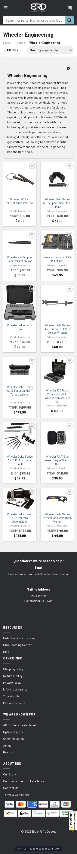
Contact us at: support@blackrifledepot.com (38, 574)
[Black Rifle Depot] (38, 7)
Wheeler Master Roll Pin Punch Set (57, 259)
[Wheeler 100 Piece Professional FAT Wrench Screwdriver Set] (57, 371)
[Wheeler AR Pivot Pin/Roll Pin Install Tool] (19, 178)
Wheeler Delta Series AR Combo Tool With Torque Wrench (57, 328)
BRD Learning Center (17, 645)
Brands (20, 43)
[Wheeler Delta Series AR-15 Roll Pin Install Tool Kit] (19, 437)
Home (7, 43)
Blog (6, 651)
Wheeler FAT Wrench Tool (20, 327)
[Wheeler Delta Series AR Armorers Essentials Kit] (19, 499)
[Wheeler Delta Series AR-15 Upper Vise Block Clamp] (57, 178)
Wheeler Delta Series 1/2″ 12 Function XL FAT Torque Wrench (20, 390)
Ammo (7, 745)
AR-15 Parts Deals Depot (19, 725)
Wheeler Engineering (20, 211)
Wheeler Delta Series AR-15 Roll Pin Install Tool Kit (20, 460)
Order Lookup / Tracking (19, 638)
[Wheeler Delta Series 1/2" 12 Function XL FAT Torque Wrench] (19, 370)
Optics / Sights (13, 732)
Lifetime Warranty (15, 689)
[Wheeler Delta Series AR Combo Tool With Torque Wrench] (57, 303)
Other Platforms (13, 738)
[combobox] (34, 20)
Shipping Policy (13, 669)
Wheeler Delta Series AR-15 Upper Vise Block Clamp (57, 203)
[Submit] (69, 20)
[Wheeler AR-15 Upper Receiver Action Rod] (19, 242)
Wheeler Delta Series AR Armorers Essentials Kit (20, 517)
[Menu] (5, 7)
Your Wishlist (12, 696)
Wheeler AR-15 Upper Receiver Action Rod (20, 259)
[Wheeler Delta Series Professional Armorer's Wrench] (57, 499)
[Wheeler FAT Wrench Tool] (19, 303)
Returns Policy (12, 676)
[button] (72, 822)
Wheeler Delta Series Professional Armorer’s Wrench (57, 517)
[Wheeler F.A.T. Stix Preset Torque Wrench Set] (57, 437)
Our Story (9, 774)
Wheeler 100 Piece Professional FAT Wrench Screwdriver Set (57, 396)
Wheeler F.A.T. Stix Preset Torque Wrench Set (57, 460)
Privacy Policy (12, 682)
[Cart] (70, 7)
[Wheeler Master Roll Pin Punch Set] (57, 242)
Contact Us (10, 788)
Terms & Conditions (16, 794)
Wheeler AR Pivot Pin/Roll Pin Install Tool (20, 201)
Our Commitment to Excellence (23, 781)
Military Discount (14, 703)
